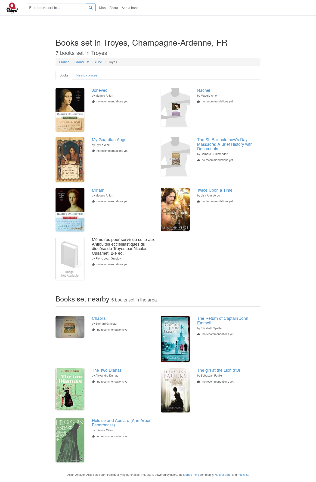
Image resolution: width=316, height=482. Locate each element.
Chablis (99, 318)
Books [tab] (63, 75)
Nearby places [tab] (86, 75)
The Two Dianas (107, 370)
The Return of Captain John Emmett (222, 320)
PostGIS (243, 474)
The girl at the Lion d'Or (218, 370)
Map (102, 7)
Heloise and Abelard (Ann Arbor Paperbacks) (121, 422)
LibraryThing (191, 474)
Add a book (130, 7)
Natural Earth (223, 474)
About (113, 7)
